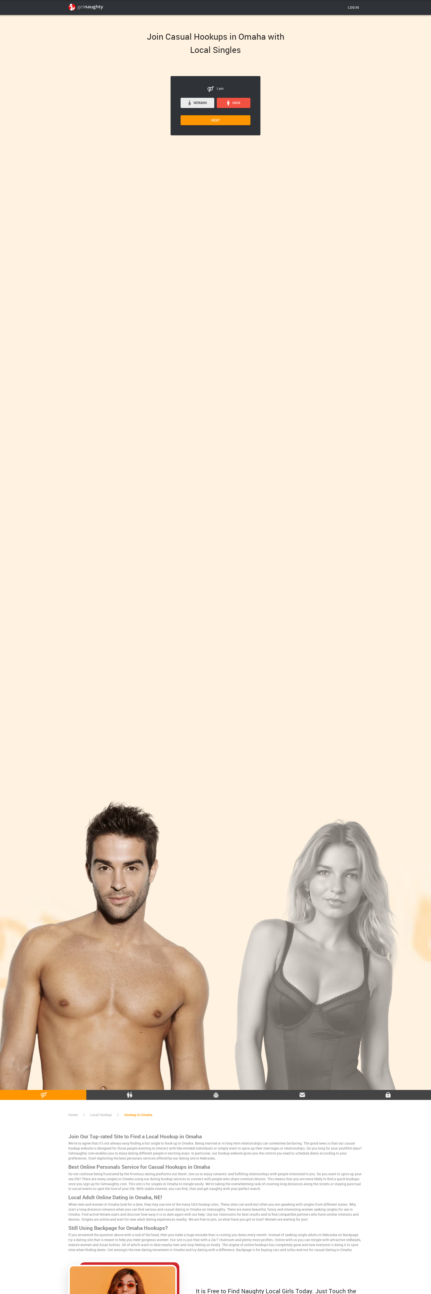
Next (215, 120)
